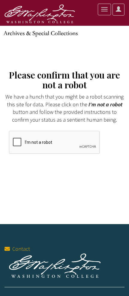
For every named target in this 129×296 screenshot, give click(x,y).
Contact (20, 248)
